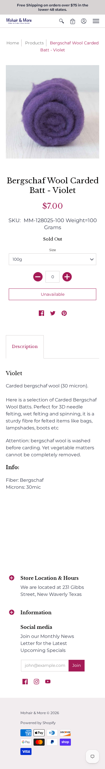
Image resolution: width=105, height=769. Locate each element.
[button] (61, 21)
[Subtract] (38, 276)
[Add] (67, 276)
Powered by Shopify (38, 723)
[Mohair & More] (19, 21)
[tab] (25, 347)
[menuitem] (61, 21)
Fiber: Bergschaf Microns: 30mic (51, 430)
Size (52, 250)
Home (12, 43)
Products (34, 43)
